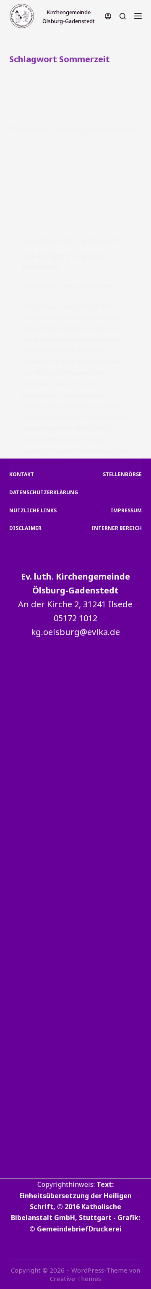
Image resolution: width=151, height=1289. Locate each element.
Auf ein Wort (100, 241)
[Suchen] (123, 16)
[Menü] (138, 16)
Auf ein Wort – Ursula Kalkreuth (62, 261)
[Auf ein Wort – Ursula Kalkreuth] (75, 174)
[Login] (108, 16)
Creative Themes (75, 1278)
